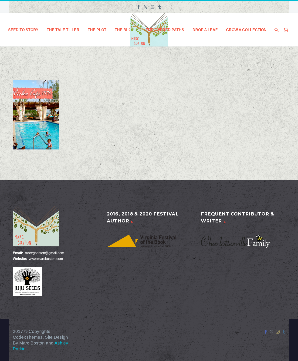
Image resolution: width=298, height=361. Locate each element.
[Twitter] (145, 7)
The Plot (97, 30)
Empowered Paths (165, 30)
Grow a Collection (246, 30)
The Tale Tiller (63, 30)
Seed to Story (23, 30)
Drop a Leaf (205, 30)
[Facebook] (138, 7)
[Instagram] (152, 7)
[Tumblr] (159, 7)
